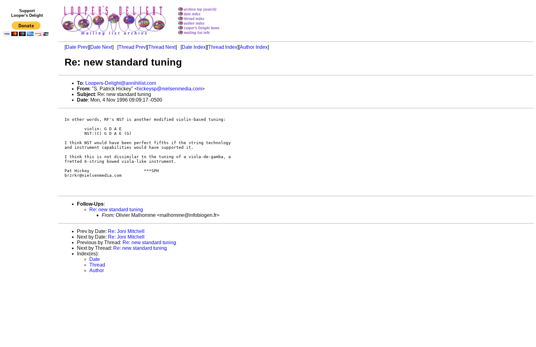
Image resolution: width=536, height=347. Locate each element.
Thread (97, 264)
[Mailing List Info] (206, 36)
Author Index (254, 47)
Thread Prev (132, 47)
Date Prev (77, 47)
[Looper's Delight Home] (206, 28)
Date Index (194, 47)
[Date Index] (206, 14)
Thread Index (222, 47)
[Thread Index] (206, 19)
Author (96, 270)
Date (94, 259)
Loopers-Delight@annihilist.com (120, 83)
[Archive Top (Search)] (206, 9)
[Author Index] (206, 23)
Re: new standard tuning (116, 209)
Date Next (101, 47)
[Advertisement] (27, 167)
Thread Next (162, 47)
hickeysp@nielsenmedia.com (169, 88)
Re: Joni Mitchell (126, 231)
